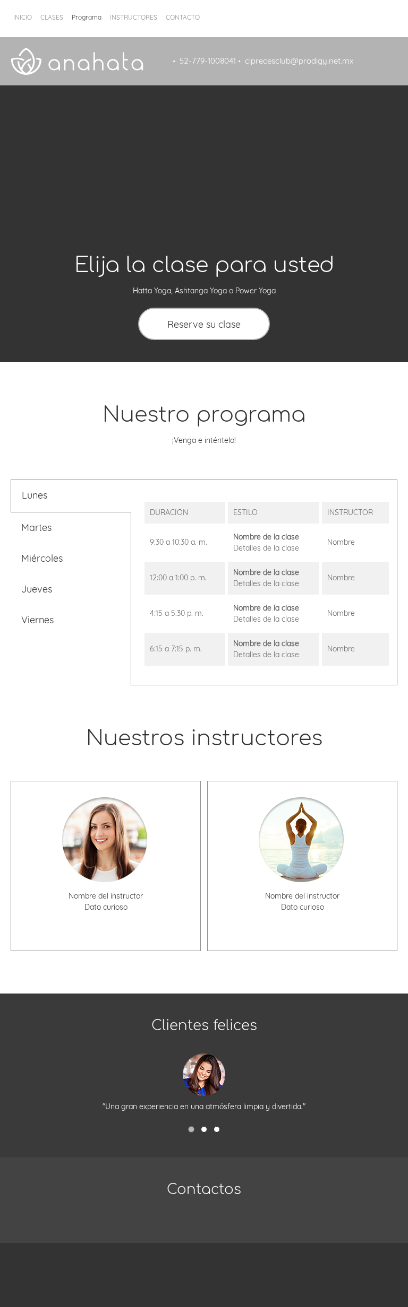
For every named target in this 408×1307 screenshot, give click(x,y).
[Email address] (90, 923)
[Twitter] (122, 923)
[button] (191, 1129)
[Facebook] (106, 923)
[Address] (220, 1222)
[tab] (71, 496)
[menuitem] (22, 24)
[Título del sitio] (77, 61)
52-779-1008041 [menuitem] (208, 61)
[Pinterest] (225, 1264)
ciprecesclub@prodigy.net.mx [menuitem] (299, 61)
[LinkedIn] (138, 923)
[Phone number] (74, 923)
